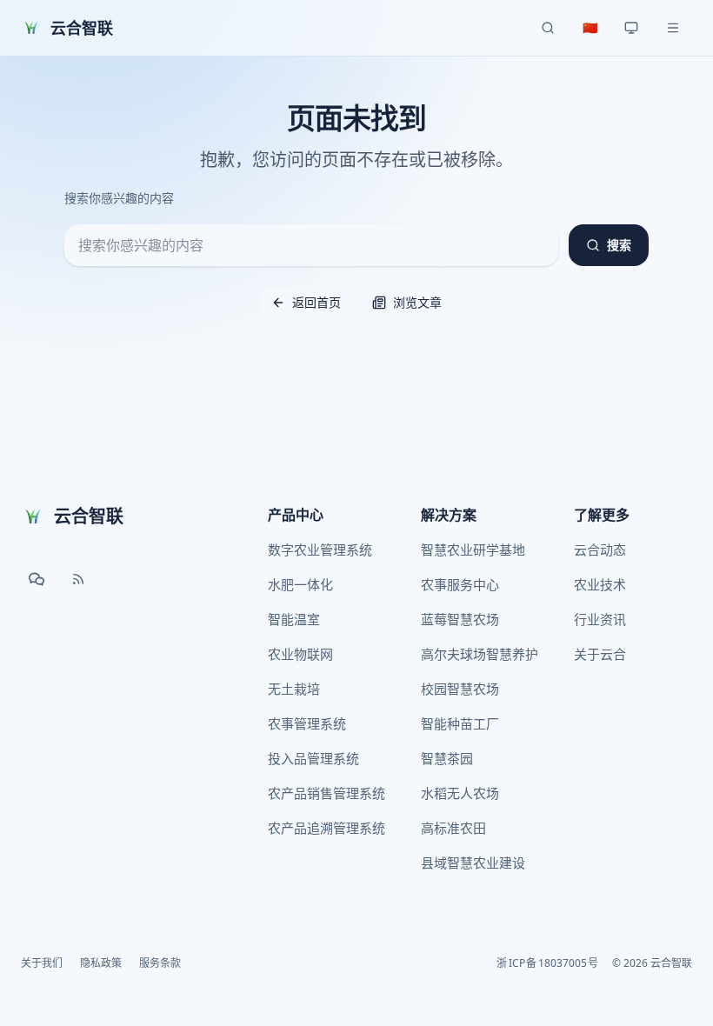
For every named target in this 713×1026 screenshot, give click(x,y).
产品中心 (295, 514)
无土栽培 (294, 688)
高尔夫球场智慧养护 (479, 654)
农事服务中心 (460, 584)
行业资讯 (600, 619)
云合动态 (600, 549)
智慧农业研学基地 (473, 549)
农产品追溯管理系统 (326, 827)
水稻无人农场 (460, 793)
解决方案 (448, 514)
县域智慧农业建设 (473, 862)
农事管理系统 (307, 723)
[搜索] (548, 28)
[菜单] (673, 28)
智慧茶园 (447, 758)
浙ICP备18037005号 (547, 963)
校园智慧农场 (460, 688)
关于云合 (600, 654)
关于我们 (42, 963)
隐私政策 (101, 963)
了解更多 (602, 514)
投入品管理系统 (313, 758)
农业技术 (600, 584)
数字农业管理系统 (320, 549)
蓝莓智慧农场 (460, 619)
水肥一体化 (300, 584)
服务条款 (160, 963)
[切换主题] (631, 28)
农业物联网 (300, 654)
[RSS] (78, 579)
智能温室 (294, 619)
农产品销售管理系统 (326, 793)
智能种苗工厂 (460, 723)
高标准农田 (453, 827)
